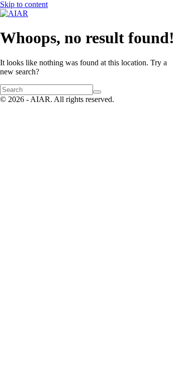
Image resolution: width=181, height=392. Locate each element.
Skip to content (24, 4)
